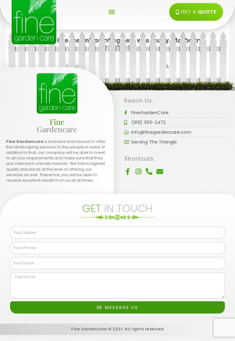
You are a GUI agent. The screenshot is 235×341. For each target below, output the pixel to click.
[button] (111, 11)
